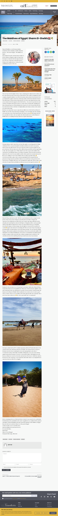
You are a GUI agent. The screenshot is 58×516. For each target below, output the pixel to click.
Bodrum (22, 40)
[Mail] (7, 1)
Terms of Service (23, 498)
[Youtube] (11, 1)
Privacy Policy (14, 498)
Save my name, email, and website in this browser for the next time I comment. (17, 467)
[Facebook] (2, 1)
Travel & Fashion (16, 40)
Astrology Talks (48, 74)
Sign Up (33, 495)
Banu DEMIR (5, 40)
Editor (5, 44)
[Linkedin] (53, 52)
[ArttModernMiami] (28, 6)
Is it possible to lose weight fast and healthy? (33, 477)
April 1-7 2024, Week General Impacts (11, 476)
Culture (10, 40)
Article (3, 36)
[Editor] (3, 44)
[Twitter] (9, 1)
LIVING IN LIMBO (48, 78)
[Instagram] (4, 1)
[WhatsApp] (51, 52)
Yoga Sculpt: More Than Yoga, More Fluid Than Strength (50, 70)
